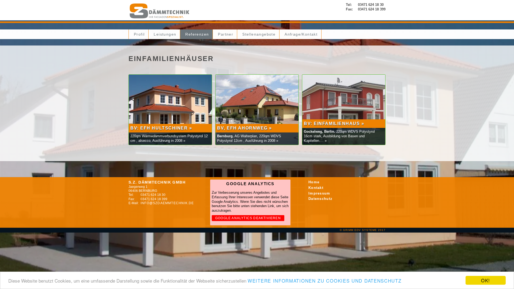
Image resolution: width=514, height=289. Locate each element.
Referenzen (197, 34)
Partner (225, 34)
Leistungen (165, 34)
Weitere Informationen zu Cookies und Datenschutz (325, 280)
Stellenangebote (258, 34)
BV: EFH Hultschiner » (161, 128)
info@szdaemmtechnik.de (167, 203)
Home (313, 182)
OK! (485, 280)
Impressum (319, 193)
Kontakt (315, 188)
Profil (139, 34)
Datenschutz (320, 199)
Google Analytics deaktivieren (248, 218)
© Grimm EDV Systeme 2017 (363, 230)
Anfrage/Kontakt (301, 34)
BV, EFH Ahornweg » (244, 128)
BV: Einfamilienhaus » (334, 123)
